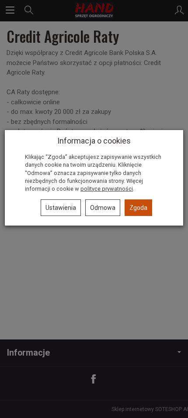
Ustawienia (60, 207)
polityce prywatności (106, 188)
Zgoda (138, 207)
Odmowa (102, 207)
